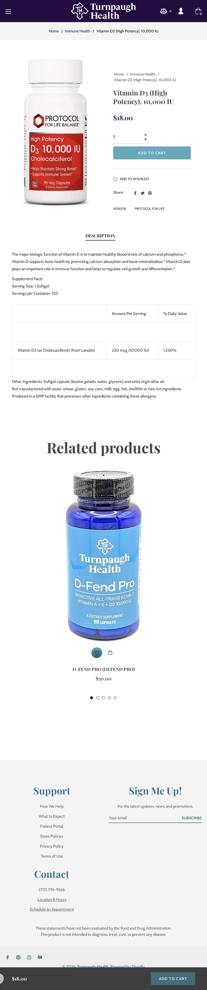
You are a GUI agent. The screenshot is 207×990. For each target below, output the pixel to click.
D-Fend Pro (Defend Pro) (104, 669)
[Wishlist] (97, 652)
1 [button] (91, 697)
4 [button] (109, 697)
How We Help (52, 806)
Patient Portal (51, 826)
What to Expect (52, 816)
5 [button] (115, 697)
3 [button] (103, 697)
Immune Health (77, 31)
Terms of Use (52, 856)
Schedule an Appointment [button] (52, 909)
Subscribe (192, 818)
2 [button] (97, 697)
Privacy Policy (52, 846)
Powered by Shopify (127, 966)
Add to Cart (173, 978)
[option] (103, 584)
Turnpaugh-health (93, 966)
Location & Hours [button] (51, 899)
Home (54, 31)
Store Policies (51, 836)
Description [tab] (100, 235)
